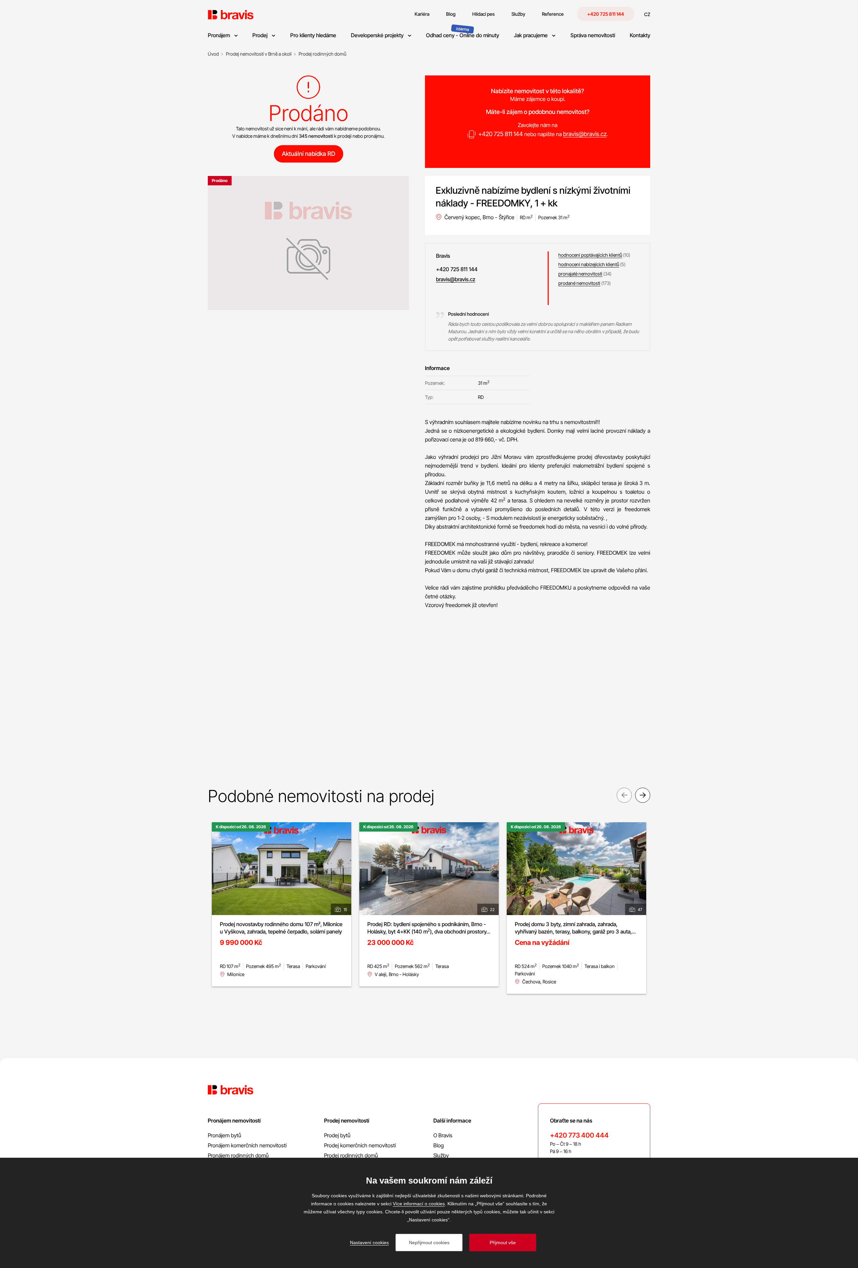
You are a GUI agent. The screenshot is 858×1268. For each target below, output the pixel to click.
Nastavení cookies (369, 1242)
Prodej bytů (337, 1135)
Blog (438, 1145)
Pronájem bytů (224, 1135)
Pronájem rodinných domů (238, 1155)
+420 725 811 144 (605, 14)
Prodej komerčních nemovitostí (360, 1145)
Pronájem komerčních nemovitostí (247, 1145)
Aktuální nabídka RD (308, 153)
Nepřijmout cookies (429, 1242)
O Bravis (442, 1135)
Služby (441, 1155)
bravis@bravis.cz (585, 133)
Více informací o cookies (419, 1203)
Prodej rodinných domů (351, 1155)
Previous (624, 795)
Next (642, 795)
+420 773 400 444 (579, 1135)
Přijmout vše (503, 1242)
